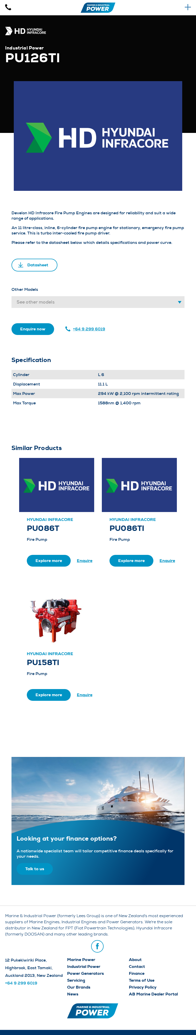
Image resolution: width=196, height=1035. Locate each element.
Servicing (76, 980)
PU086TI (126, 528)
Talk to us (34, 868)
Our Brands (78, 987)
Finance (136, 973)
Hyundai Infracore (50, 519)
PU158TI (43, 662)
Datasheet (37, 265)
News (72, 994)
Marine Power (81, 959)
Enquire (84, 560)
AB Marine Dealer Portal (153, 994)
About (135, 959)
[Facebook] (97, 946)
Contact (137, 966)
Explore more (48, 560)
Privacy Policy (142, 987)
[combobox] (98, 302)
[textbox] (98, 302)
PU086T (43, 528)
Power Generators (85, 973)
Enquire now (32, 329)
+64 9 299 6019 (89, 329)
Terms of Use (141, 980)
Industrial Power (83, 966)
